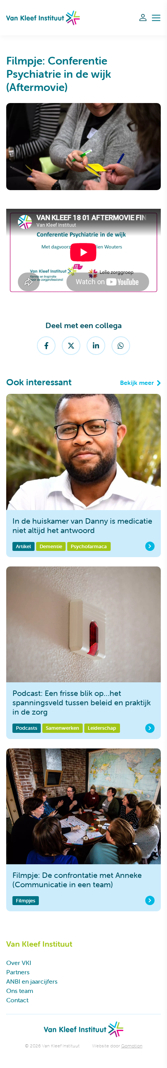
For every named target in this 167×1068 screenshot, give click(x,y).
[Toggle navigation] (156, 18)
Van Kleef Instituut (43, 17)
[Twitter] (71, 345)
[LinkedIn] (96, 345)
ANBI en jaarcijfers (31, 981)
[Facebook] (46, 345)
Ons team (19, 991)
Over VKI (18, 963)
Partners (18, 972)
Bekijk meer (137, 382)
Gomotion (132, 1046)
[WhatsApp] (120, 345)
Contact (17, 1000)
